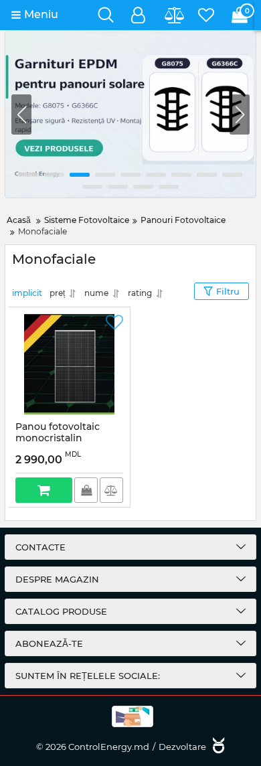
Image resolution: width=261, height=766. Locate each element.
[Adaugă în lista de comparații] (111, 490)
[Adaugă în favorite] (114, 322)
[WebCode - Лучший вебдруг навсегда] (216, 746)
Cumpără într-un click (86, 490)
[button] (240, 114)
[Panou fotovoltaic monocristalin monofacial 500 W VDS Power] (69, 364)
